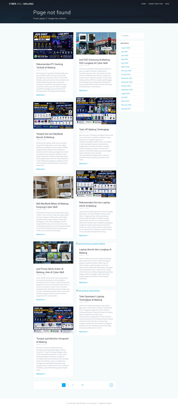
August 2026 (125, 48)
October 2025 (126, 86)
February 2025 (126, 105)
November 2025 (126, 82)
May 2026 (124, 59)
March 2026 (125, 67)
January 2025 (125, 109)
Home (144, 4)
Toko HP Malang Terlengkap (94, 129)
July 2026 (124, 52)
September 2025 (127, 90)
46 (83, 385)
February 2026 (126, 71)
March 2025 (125, 101)
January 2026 (125, 74)
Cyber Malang (21, 4)
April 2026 (124, 63)
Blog (167, 4)
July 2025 (124, 97)
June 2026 (124, 55)
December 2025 (126, 78)
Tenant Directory (155, 4)
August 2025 (125, 93)
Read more (40, 95)
